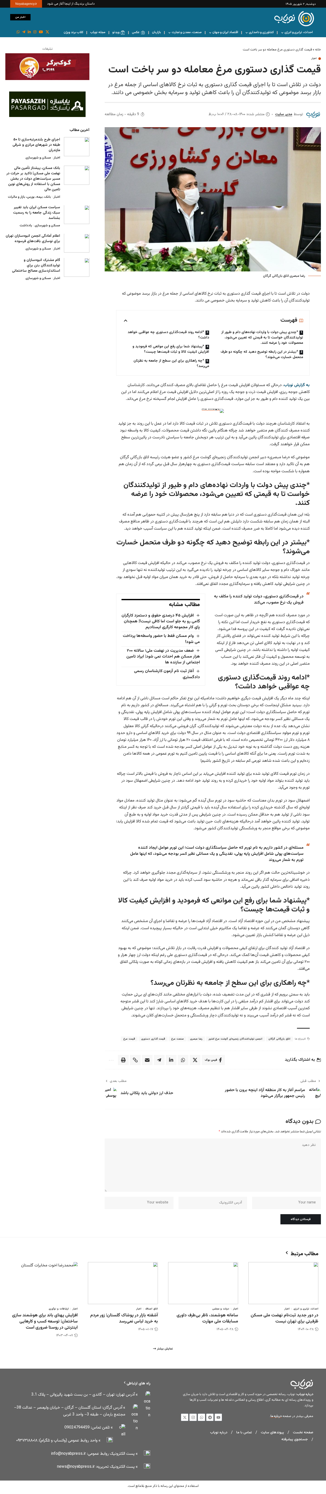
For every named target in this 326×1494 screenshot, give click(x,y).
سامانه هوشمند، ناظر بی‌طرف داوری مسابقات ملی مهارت (207, 1318)
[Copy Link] (135, 1060)
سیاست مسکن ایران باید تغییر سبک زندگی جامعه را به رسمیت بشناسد (36, 213)
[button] (36, 17)
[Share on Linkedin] (171, 1060)
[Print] (123, 1060)
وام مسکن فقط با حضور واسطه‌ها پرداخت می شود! (161, 639)
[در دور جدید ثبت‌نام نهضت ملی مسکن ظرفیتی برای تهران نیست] (283, 1283)
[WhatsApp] (18, 32)
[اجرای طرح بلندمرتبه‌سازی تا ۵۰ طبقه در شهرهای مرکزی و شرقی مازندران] (76, 146)
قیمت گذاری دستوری (153, 1039)
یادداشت (26, 225)
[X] (47, 32)
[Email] (147, 1060)
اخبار (314, 58)
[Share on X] (195, 1060)
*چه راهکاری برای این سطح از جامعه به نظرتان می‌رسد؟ (171, 363)
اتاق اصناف (151, 1309)
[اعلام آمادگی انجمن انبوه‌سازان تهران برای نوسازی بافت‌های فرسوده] (76, 243)
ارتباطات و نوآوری (59, 1309)
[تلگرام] (23, 32)
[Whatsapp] (201, 1417)
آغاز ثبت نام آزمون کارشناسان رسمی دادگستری (167, 674)
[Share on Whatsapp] (183, 1060)
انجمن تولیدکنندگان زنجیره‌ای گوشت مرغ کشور (236, 1039)
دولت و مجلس (220, 1309)
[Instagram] (35, 32)
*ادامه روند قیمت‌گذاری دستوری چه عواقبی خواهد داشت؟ (168, 335)
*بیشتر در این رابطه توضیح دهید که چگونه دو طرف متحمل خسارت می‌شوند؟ (262, 354)
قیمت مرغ (129, 1039)
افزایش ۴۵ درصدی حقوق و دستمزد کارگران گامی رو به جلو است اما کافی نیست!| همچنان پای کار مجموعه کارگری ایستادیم (160, 621)
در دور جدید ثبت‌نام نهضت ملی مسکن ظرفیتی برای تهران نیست (284, 1318)
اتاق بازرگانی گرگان (279, 1039)
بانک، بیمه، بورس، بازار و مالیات (29, 197)
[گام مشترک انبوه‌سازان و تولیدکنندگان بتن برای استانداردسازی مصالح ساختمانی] (76, 267)
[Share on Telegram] (159, 1060)
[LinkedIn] (29, 32)
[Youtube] (218, 1417)
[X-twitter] (184, 1417)
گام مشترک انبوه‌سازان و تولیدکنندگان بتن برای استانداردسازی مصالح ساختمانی (36, 266)
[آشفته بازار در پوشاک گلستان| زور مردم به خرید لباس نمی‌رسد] (123, 1283)
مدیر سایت (283, 114)
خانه (318, 49)
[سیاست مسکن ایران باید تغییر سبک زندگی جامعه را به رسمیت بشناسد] (76, 214)
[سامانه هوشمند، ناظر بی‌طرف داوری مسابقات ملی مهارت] (203, 1283)
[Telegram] (210, 1417)
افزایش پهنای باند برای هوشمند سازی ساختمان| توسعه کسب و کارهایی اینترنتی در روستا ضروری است (45, 1321)
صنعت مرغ (177, 1039)
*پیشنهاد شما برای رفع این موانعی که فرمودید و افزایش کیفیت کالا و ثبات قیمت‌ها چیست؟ (170, 349)
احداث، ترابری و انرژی (305, 1309)
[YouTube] (41, 32)
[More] (111, 1060)
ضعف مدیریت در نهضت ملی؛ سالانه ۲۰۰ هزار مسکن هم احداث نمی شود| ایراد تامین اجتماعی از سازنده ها (163, 657)
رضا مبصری (196, 1039)
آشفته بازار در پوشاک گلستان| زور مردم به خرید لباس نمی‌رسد (124, 1318)
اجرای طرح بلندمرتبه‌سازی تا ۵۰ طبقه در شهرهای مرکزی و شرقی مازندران (36, 145)
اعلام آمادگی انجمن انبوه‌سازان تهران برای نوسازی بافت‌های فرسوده (33, 238)
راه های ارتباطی (138, 1383)
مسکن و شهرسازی (38, 157)
